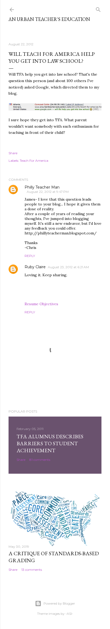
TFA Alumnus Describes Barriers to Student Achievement (50, 443)
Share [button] (13, 153)
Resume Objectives (41, 303)
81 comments (39, 460)
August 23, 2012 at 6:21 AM (68, 267)
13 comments (31, 570)
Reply (30, 256)
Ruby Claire (35, 266)
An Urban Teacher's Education (49, 19)
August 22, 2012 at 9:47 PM (48, 192)
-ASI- (69, 614)
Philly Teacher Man (42, 187)
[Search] (98, 8)
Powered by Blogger (59, 603)
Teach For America (34, 161)
